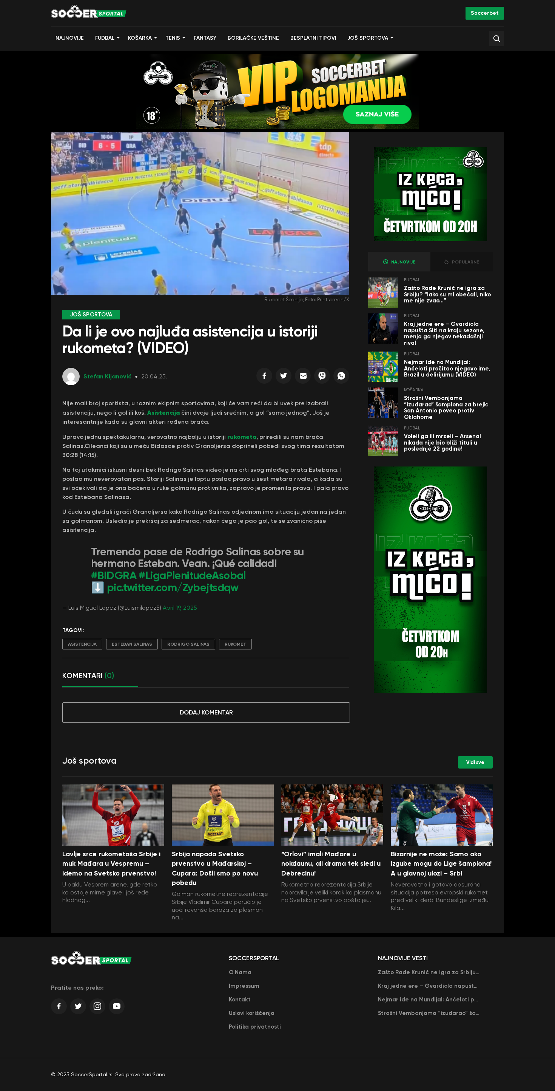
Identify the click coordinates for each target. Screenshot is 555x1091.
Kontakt (240, 999)
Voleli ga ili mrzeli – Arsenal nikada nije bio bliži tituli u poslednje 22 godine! (442, 442)
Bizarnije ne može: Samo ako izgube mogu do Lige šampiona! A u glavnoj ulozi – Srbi (441, 863)
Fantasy (205, 38)
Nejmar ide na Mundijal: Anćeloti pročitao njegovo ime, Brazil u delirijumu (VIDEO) (447, 368)
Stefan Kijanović (107, 376)
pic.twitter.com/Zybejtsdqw (173, 587)
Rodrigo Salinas (188, 644)
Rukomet (235, 644)
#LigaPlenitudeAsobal (192, 575)
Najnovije (69, 38)
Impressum (244, 986)
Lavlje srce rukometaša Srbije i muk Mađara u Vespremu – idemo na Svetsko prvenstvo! (111, 863)
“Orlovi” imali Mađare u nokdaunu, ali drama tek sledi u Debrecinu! (331, 863)
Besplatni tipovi (313, 38)
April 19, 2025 (180, 607)
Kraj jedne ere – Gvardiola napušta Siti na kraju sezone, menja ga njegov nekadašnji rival (444, 333)
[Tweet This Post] (283, 377)
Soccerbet (485, 13)
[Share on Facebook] (264, 377)
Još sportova (367, 38)
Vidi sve (475, 762)
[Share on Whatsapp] (341, 377)
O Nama (240, 972)
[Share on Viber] (322, 377)
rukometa (241, 436)
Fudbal (104, 38)
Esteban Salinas (132, 644)
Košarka (140, 38)
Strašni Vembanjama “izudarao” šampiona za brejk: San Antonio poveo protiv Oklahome (446, 407)
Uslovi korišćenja (251, 1013)
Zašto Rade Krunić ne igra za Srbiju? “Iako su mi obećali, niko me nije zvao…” (447, 294)
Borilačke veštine (253, 38)
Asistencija (164, 412)
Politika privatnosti (255, 1026)
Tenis (172, 38)
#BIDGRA (113, 575)
